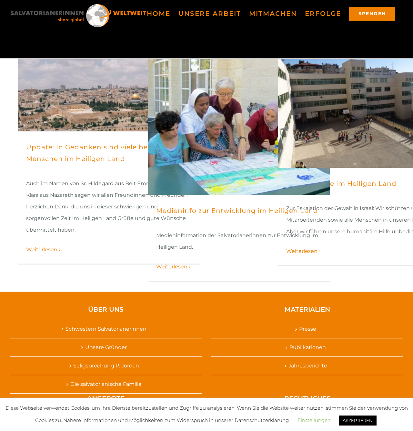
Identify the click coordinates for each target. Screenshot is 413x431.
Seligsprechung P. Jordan (106, 366)
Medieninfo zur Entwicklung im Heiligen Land (237, 211)
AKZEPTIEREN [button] (358, 420)
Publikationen (307, 347)
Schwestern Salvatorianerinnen (105, 329)
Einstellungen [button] (314, 420)
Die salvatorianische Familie (106, 384)
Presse (307, 329)
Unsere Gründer (106, 347)
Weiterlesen (41, 249)
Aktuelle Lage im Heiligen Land (341, 183)
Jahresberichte (307, 366)
